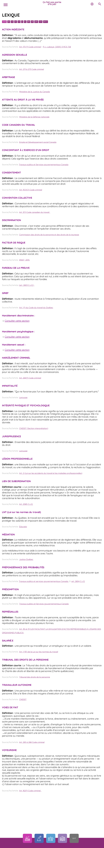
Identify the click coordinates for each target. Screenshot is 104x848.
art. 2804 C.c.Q (78, 581)
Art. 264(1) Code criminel (30, 378)
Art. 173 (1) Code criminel (30, 47)
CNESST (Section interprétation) (33, 428)
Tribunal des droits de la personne (34, 677)
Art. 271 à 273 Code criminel (31, 69)
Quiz (74, 838)
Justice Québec (26, 559)
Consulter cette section (17, 320)
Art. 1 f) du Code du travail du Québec (36, 307)
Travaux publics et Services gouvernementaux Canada (43, 164)
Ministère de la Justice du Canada (34, 91)
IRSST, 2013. (24, 260)
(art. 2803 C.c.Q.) (26, 285)
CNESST (23, 699)
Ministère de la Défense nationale (34, 117)
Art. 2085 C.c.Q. (26, 504)
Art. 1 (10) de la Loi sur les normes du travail (38, 651)
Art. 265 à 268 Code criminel (31, 742)
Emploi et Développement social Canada (37, 142)
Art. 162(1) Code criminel (30, 790)
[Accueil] (52, 3)
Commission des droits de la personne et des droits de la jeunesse (49, 234)
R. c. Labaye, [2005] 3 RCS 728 (57, 47)
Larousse (23, 397)
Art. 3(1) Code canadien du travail (34, 212)
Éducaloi (23, 526)
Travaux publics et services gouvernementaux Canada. (44, 581)
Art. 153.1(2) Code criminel (30, 190)
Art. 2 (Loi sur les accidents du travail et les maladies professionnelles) (50, 473)
